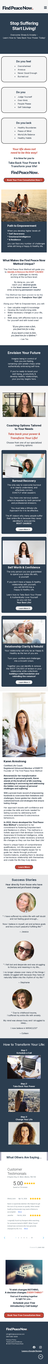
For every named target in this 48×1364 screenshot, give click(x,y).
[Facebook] (34, 1347)
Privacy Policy (11, 1340)
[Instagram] (40, 1347)
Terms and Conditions (14, 1342)
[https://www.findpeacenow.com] (17, 7)
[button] (45, 7)
